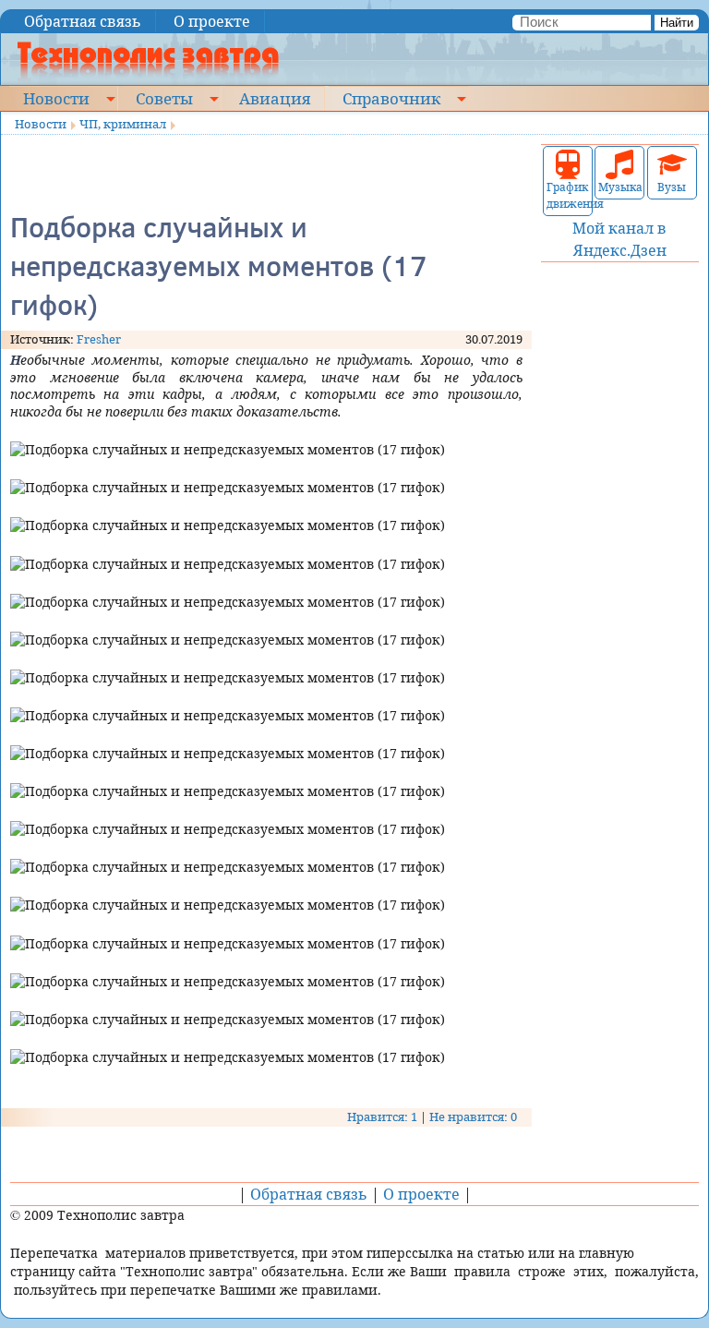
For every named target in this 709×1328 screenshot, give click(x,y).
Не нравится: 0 (473, 1116)
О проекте (212, 21)
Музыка (619, 187)
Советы (164, 98)
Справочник (391, 98)
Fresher (99, 339)
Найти (676, 23)
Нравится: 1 (382, 1116)
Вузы (671, 187)
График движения (568, 195)
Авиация (274, 98)
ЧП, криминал (122, 123)
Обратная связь (82, 21)
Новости (56, 98)
